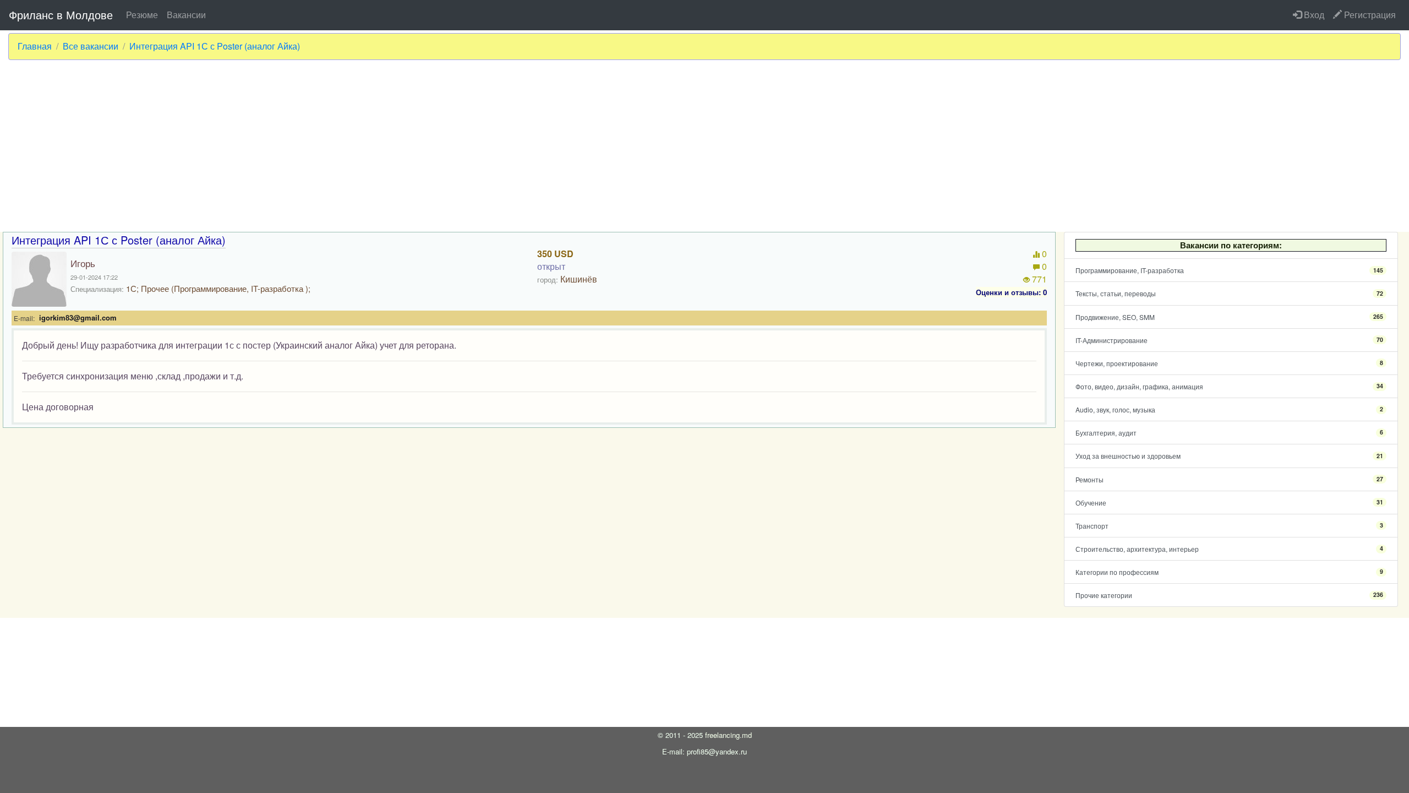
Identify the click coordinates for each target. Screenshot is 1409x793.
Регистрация (1369, 14)
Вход (1313, 14)
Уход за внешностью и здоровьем (1229, 455)
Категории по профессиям (1229, 572)
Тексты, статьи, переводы (1229, 293)
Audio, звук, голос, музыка (1229, 409)
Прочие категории (1229, 595)
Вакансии (186, 14)
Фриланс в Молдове (61, 15)
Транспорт (1229, 525)
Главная (35, 46)
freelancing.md (728, 735)
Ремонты (1229, 479)
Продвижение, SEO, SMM (1229, 317)
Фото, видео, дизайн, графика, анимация (1229, 386)
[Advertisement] (704, 146)
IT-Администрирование (1229, 340)
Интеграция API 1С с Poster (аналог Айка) (214, 46)
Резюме (142, 14)
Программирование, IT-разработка (1229, 270)
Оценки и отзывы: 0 (1011, 292)
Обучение (1229, 502)
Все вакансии (90, 46)
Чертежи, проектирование (1229, 363)
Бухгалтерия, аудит (1229, 432)
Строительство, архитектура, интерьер (1229, 548)
